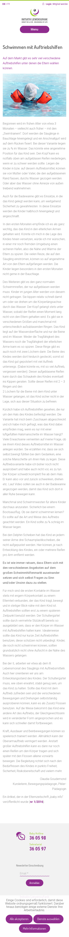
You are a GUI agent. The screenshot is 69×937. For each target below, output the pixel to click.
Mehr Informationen (34, 928)
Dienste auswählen (48, 919)
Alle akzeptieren (19, 919)
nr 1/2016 (36, 802)
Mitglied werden (60, 4)
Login (48, 4)
